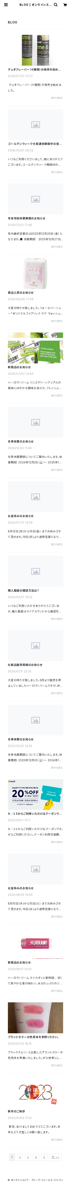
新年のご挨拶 (16, 1111)
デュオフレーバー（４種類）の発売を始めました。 (34, 69)
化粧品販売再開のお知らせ (25, 664)
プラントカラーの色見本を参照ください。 (33, 1037)
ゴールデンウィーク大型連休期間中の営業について (35, 143)
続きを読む (57, 97)
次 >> (55, 1157)
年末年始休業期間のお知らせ (26, 218)
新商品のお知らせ (19, 367)
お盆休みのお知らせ (21, 516)
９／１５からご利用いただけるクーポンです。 (33, 813)
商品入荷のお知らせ (21, 292)
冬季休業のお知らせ (21, 441)
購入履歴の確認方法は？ (23, 590)
